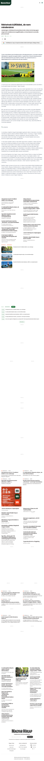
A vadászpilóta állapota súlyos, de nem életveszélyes (23, 254)
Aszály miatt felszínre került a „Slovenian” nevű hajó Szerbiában (18, 316)
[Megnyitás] (42, 3)
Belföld (4, 259)
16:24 (3, 314)
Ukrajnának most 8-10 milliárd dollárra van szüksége (23, 246)
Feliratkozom (30, 736)
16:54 (3, 309)
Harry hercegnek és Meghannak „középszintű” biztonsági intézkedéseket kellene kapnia (22, 318)
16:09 (3, 316)
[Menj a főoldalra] (5, 3)
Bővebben (22, 321)
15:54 (3, 319)
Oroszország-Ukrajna (8, 251)
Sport (13, 306)
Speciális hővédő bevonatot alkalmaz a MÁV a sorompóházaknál (18, 314)
